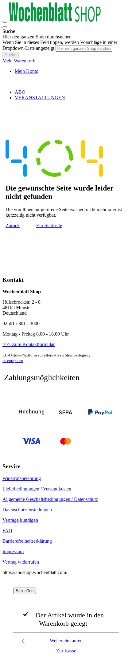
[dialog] (66, 622)
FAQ (7, 530)
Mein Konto (26, 71)
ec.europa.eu (12, 360)
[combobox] (84, 48)
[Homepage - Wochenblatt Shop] (55, 20)
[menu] (66, 94)
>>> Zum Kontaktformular (28, 344)
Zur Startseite (49, 225)
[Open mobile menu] (4, 22)
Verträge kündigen (20, 520)
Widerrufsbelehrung (21, 478)
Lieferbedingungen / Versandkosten (36, 488)
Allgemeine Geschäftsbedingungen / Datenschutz (50, 499)
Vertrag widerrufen (20, 562)
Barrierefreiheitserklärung (27, 541)
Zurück (13, 225)
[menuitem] (20, 92)
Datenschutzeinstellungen (27, 509)
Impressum (13, 551)
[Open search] (4, 27)
